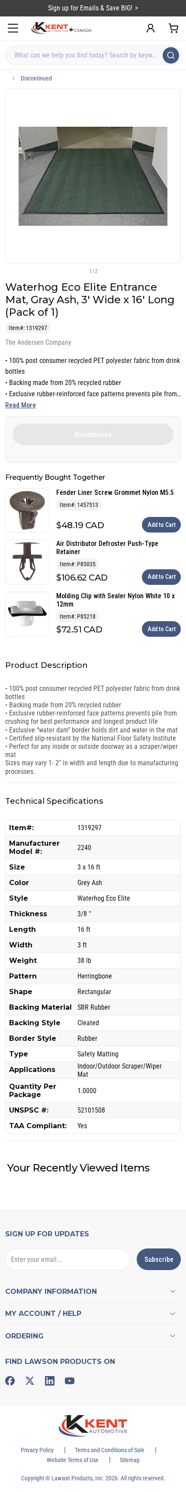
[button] (78, 270)
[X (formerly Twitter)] (30, 1381)
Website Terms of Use (73, 1460)
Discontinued (36, 78)
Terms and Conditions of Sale (109, 1450)
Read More (20, 405)
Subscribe (158, 1259)
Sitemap (130, 1460)
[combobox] (93, 55)
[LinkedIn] (50, 1381)
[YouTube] (69, 1381)
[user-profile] (150, 28)
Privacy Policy (37, 1450)
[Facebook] (10, 1381)
